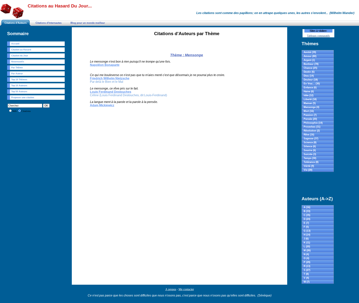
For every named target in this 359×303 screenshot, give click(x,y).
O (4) (306, 258)
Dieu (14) (309, 75)
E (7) (306, 223)
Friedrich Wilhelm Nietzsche (109, 78)
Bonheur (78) (311, 64)
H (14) (307, 234)
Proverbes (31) (312, 126)
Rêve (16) (309, 134)
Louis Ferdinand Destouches (110, 91)
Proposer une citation (22, 97)
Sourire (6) (310, 150)
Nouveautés (17, 61)
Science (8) (310, 142)
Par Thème (17, 67)
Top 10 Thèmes (19, 79)
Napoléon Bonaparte (104, 65)
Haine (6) (309, 91)
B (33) (307, 211)
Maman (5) (310, 103)
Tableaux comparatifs (318, 35)
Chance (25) (310, 68)
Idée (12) (308, 95)
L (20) (307, 246)
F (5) (306, 226)
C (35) (307, 215)
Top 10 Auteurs (19, 85)
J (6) (306, 238)
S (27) (307, 270)
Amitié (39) (310, 52)
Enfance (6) (310, 87)
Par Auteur (17, 73)
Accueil (15, 43)
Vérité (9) (309, 166)
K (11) (307, 242)
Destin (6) (309, 71)
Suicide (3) (310, 154)
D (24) (307, 219)
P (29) (307, 262)
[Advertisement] (186, 45)
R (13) (307, 266)
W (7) (306, 281)
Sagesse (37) (311, 138)
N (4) (306, 254)
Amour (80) (310, 56)
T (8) (306, 274)
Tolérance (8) (311, 162)
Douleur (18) (311, 79)
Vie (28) (308, 169)
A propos (170, 289)
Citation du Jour (19, 55)
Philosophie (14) (313, 122)
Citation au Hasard (21, 49)
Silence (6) (310, 146)
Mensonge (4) (311, 107)
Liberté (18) (310, 99)
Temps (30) (310, 158)
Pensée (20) (310, 119)
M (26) (307, 250)
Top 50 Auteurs (19, 91)
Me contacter (186, 289)
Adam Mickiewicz (102, 105)
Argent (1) (309, 60)
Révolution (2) (312, 130)
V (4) (306, 277)
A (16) (307, 207)
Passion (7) (310, 115)
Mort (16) (309, 111)
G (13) (307, 230)
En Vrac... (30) (312, 83)
